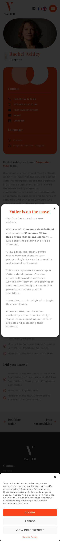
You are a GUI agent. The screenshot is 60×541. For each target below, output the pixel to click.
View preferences (30, 530)
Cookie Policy (30, 537)
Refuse (30, 521)
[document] (30, 270)
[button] (55, 477)
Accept (30, 512)
